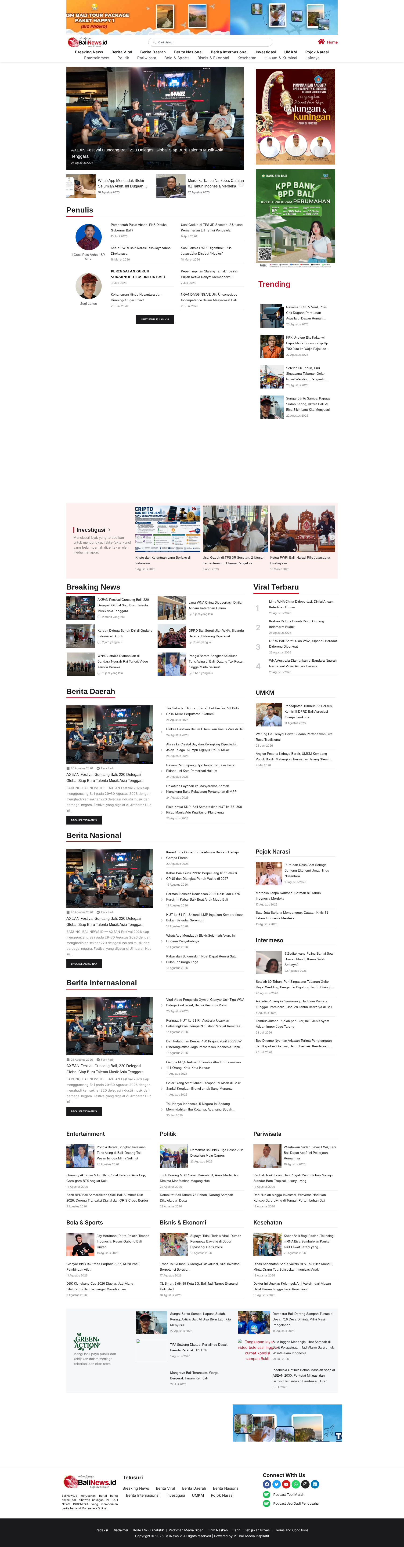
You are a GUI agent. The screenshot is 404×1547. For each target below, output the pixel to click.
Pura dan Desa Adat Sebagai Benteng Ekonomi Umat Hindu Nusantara (307, 870)
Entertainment (96, 58)
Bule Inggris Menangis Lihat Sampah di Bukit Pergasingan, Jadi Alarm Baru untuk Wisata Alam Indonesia (303, 1347)
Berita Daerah (153, 52)
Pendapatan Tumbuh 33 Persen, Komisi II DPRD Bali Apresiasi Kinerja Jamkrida (309, 711)
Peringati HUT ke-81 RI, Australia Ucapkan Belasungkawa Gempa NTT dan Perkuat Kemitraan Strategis (204, 1026)
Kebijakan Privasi (257, 1530)
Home (332, 42)
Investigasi (266, 52)
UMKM (290, 52)
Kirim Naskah (218, 1530)
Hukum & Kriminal (281, 58)
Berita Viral (122, 52)
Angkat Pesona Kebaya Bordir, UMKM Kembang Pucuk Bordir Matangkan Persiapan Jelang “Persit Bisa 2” (292, 759)
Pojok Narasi (317, 52)
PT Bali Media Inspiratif (251, 1536)
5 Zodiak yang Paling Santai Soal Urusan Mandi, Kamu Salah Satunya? (309, 959)
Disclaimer (120, 1530)
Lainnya (313, 58)
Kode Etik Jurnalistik (148, 1530)
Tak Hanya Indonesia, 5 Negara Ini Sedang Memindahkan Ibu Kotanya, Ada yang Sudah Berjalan (199, 1109)
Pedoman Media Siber (186, 1530)
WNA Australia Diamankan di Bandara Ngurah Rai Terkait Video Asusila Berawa (122, 661)
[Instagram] (305, 1484)
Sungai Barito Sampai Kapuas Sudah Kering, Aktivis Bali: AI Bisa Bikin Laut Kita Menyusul (308, 403)
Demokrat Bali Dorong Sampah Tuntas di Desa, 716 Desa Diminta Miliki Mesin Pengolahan (303, 1319)
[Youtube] (286, 1484)
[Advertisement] (295, 463)
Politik (123, 58)
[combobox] (210, 42)
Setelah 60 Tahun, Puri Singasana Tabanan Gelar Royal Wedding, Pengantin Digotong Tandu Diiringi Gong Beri (308, 379)
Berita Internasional (229, 52)
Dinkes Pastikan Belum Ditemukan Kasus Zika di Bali (205, 729)
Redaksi (102, 1530)
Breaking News (89, 52)
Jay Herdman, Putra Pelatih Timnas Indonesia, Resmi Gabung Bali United (123, 1241)
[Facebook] (267, 1484)
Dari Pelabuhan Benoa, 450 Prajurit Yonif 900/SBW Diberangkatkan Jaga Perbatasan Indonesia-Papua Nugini (204, 1046)
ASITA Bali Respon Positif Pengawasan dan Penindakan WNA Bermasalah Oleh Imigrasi (214, 186)
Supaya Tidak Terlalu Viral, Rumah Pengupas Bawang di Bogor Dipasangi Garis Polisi (215, 1241)
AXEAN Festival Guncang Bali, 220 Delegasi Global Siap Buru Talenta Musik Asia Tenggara (123, 605)
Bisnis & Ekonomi (213, 58)
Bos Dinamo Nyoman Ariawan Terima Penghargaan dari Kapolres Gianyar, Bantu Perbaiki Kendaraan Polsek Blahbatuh (294, 1046)
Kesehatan (247, 58)
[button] (69, 184)
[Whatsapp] (296, 1484)
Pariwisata (146, 58)
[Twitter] (276, 1484)
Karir (236, 1530)
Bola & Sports (176, 58)
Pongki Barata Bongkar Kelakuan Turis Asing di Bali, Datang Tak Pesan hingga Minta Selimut (216, 661)
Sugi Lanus (88, 303)
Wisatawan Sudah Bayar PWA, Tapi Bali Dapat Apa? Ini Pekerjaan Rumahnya (310, 1152)
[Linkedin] (315, 1484)
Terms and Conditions (291, 1530)
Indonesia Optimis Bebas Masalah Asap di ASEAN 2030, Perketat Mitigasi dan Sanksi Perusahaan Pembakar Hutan (304, 1375)
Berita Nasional (188, 52)
